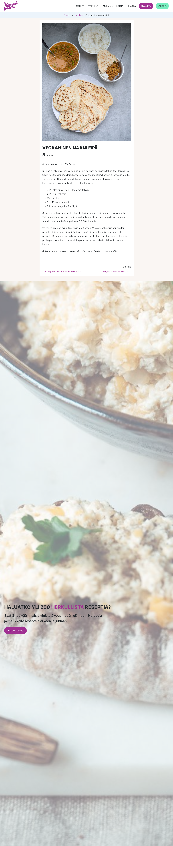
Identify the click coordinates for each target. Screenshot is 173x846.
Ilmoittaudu (15, 630)
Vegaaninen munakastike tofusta (65, 271)
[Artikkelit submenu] (99, 6)
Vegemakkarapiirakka (114, 271)
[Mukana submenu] (112, 6)
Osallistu (146, 6)
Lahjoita (162, 6)
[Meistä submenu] (124, 6)
